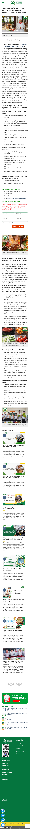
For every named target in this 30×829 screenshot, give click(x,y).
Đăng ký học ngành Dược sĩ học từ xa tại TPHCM (17, 728)
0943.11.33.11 (6, 761)
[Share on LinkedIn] (21, 684)
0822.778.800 (5, 765)
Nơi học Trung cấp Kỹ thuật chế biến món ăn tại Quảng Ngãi (13, 600)
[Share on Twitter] (13, 684)
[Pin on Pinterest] (19, 684)
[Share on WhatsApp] (8, 684)
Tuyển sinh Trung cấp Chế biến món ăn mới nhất (13, 631)
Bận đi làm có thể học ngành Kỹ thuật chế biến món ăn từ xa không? (13, 446)
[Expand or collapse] (26, 35)
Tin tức (18, 754)
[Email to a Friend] (16, 684)
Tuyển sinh (18, 748)
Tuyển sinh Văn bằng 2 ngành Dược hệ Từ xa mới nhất (17, 714)
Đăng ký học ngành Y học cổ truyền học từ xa (17, 723)
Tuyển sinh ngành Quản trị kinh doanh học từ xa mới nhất (17, 718)
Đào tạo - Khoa (20, 751)
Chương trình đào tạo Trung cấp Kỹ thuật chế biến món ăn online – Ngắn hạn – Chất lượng (13, 663)
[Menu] (2, 2)
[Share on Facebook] (11, 684)
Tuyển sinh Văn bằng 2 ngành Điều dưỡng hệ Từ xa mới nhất (17, 709)
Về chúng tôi (19, 743)
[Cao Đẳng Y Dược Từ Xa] (16, 3)
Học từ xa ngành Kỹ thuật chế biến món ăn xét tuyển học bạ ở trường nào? (13, 477)
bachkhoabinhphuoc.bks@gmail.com (16, 198)
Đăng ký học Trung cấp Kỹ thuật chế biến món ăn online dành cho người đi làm (13, 538)
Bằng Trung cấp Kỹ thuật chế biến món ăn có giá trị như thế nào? (13, 507)
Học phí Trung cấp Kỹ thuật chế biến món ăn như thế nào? (13, 569)
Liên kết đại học (20, 745)
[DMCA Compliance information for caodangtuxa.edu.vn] (14, 827)
